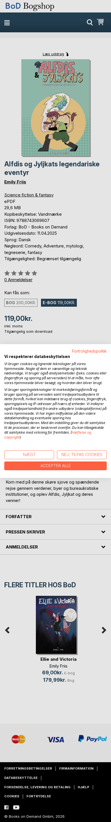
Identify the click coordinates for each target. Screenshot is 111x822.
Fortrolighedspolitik (89, 351)
